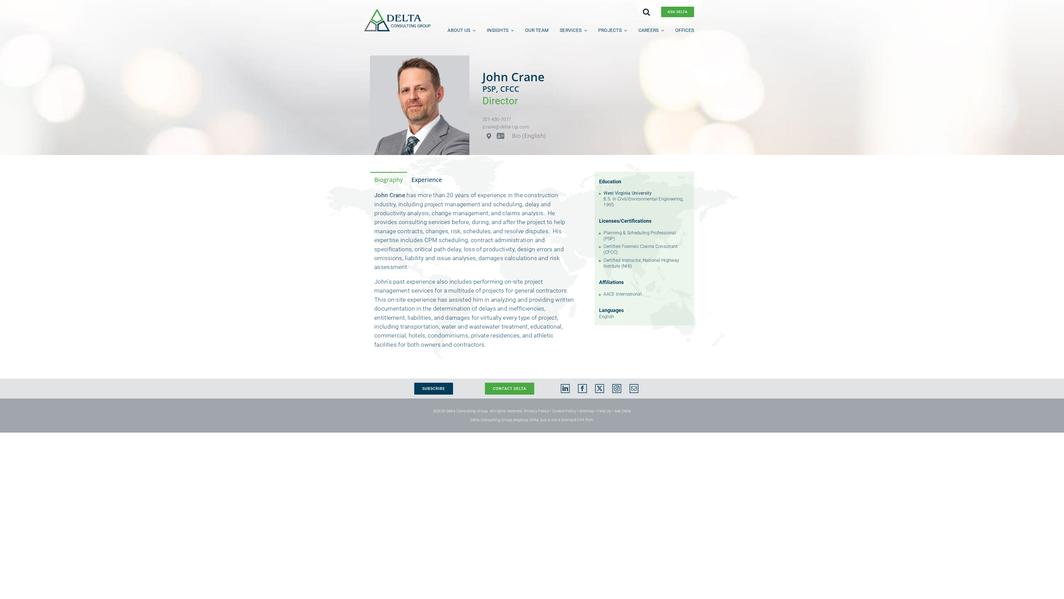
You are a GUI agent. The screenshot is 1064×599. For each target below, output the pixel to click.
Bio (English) (529, 136)
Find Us (604, 411)
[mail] (634, 388)
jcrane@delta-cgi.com (505, 127)
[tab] (388, 179)
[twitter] (599, 388)
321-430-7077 (496, 119)
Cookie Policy (564, 411)
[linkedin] (565, 388)
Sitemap (586, 411)
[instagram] (616, 388)
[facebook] (582, 388)
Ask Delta (622, 411)
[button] (646, 12)
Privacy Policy (536, 411)
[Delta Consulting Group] (397, 11)
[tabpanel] (476, 273)
